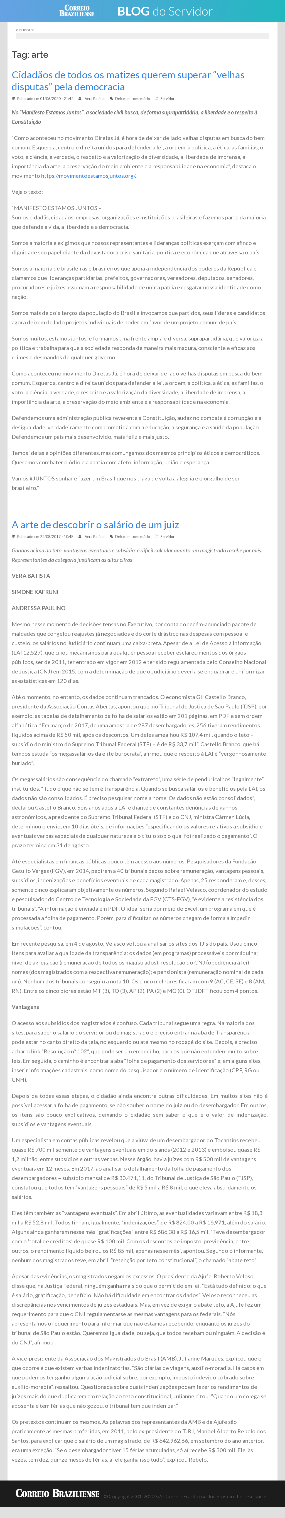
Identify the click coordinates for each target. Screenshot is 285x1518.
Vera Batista (95, 98)
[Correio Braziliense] (81, 10)
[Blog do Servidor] (165, 10)
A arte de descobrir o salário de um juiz (95, 524)
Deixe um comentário (132, 98)
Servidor (168, 98)
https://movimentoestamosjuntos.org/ (88, 175)
